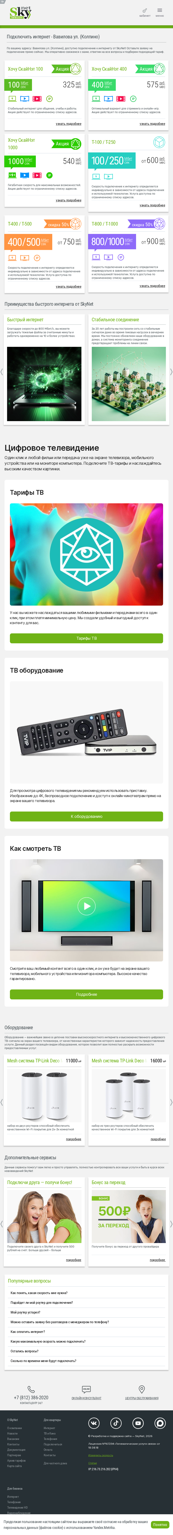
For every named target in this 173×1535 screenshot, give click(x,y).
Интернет (49, 1428)
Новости (12, 1433)
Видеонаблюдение (19, 1513)
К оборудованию (86, 816)
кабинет (144, 15)
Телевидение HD (17, 1507)
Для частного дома (55, 1463)
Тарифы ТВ (86, 638)
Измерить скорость (100, 1455)
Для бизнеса (15, 1488)
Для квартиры (52, 1420)
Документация (16, 1449)
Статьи (92, 1463)
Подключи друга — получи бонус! (39, 1182)
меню (160, 15)
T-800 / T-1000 (105, 224)
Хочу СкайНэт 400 (109, 69)
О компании (14, 1428)
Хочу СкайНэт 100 (25, 69)
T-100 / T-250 (104, 142)
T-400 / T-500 (20, 224)
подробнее (73, 1139)
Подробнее (86, 994)
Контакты (13, 1444)
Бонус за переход (108, 1182)
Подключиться (53, 1444)
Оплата (48, 1449)
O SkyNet (12, 1420)
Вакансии (13, 1439)
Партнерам (14, 1455)
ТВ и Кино (50, 1433)
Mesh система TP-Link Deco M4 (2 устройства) (51, 1061)
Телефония (50, 1439)
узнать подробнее (68, 123)
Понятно (160, 1524)
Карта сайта (14, 1466)
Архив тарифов (16, 1460)
